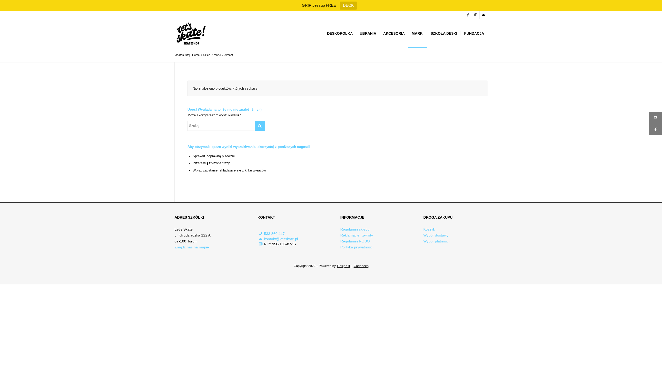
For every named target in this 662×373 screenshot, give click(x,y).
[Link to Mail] (483, 15)
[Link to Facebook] (468, 15)
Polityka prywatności (356, 247)
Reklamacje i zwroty (356, 235)
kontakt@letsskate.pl (281, 239)
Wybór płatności (436, 241)
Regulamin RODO (355, 241)
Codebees (361, 266)
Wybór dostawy (435, 235)
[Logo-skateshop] (190, 33)
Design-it (343, 266)
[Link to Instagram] (475, 15)
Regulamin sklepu (355, 229)
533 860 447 (274, 234)
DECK (348, 5)
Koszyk (429, 229)
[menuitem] (340, 33)
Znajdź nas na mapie (192, 247)
